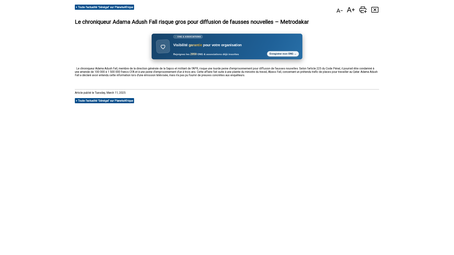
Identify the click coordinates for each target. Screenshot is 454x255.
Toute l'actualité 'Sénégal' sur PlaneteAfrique (105, 7)
